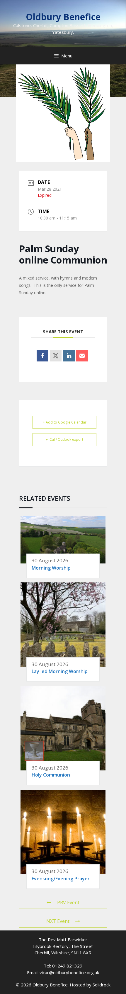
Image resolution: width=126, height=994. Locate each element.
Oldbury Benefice (63, 17)
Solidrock (101, 985)
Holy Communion (51, 775)
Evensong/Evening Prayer (61, 878)
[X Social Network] (56, 355)
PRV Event (68, 902)
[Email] (82, 355)
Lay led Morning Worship (60, 671)
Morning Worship (51, 568)
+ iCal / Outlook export (64, 439)
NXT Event (57, 921)
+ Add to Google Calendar (64, 422)
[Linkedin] (69, 355)
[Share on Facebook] (42, 355)
